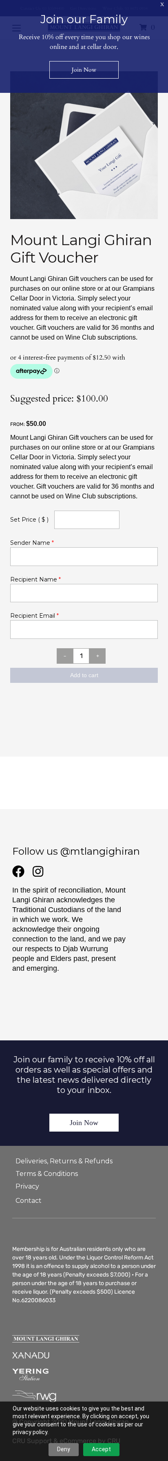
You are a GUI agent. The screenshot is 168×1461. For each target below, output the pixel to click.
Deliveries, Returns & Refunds (64, 1161)
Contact (28, 1200)
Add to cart (84, 675)
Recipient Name (35, 579)
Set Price (29, 519)
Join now (84, 70)
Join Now (84, 1123)
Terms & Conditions (46, 1174)
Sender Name (32, 542)
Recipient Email (34, 615)
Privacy (27, 1186)
